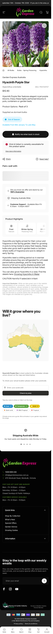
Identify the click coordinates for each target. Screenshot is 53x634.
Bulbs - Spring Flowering (26, 70)
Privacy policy (18, 623)
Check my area (25, 393)
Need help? (44, 159)
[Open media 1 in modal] (44, 25)
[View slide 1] (21, 444)
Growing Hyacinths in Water (27, 274)
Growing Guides (11, 530)
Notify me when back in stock (27, 134)
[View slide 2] (24, 444)
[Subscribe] (44, 580)
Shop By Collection (12, 516)
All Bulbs (11, 70)
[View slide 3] (27, 444)
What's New (10, 519)
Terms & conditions (31, 623)
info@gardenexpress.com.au (16, 475)
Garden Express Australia (14, 77)
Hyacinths (43, 70)
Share (8, 159)
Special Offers (10, 523)
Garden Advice (11, 527)
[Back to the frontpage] (3, 70)
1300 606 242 (11, 472)
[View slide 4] (30, 444)
